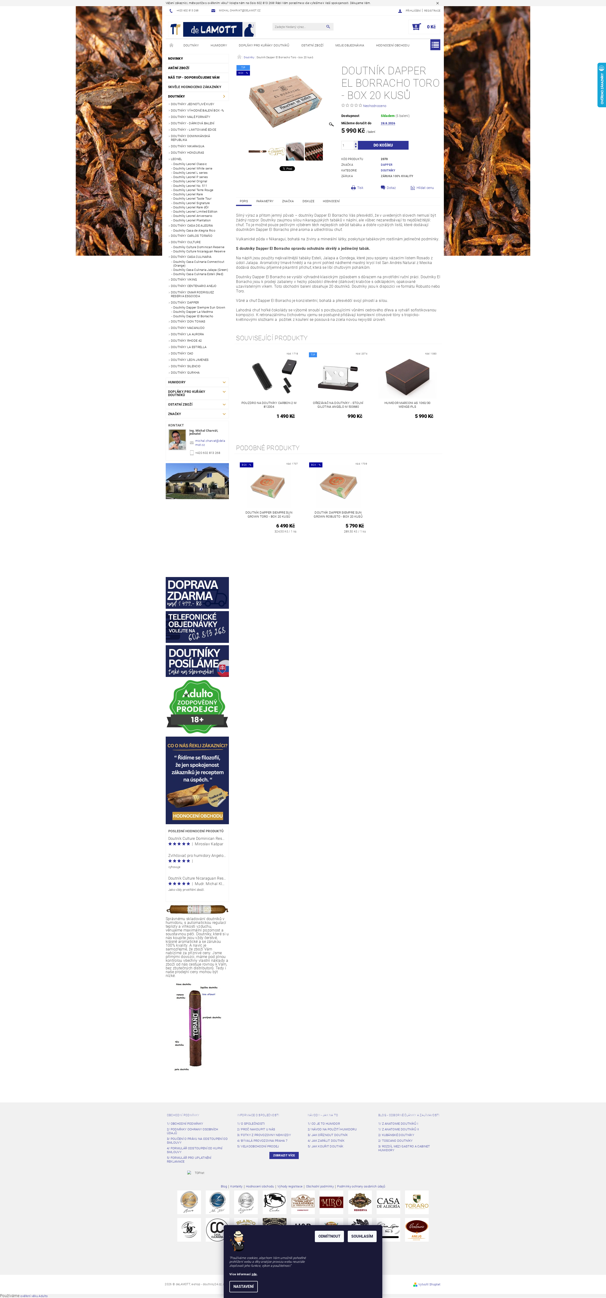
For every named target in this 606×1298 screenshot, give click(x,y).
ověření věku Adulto (34, 1296)
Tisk (360, 188)
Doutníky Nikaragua (188, 146)
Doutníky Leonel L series (190, 173)
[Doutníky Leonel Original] (246, 1202)
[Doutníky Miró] (331, 1202)
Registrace (432, 10)
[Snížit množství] (356, 147)
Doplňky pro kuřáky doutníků (264, 45)
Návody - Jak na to (323, 1115)
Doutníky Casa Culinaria (191, 257)
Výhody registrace (290, 1186)
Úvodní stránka (172, 45)
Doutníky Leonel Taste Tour (192, 198)
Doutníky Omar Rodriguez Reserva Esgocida (192, 294)
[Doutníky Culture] (189, 1229)
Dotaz (391, 188)
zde (254, 1274)
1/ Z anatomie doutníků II (398, 1129)
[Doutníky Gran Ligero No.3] (388, 1229)
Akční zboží (178, 68)
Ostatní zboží (312, 45)
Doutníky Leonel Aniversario (192, 216)
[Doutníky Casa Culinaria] (217, 1229)
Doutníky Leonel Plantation (192, 220)
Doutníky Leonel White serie (193, 168)
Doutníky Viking (184, 279)
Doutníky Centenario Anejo (194, 286)
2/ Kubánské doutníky (396, 1135)
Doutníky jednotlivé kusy (192, 104)
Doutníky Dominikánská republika (190, 138)
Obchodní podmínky (183, 1115)
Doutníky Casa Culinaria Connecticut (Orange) (198, 263)
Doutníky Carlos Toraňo (191, 235)
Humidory (219, 45)
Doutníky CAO (182, 353)
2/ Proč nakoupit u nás (256, 1129)
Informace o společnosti (258, 1115)
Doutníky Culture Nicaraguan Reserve (199, 251)
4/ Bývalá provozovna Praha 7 (262, 1140)
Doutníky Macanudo (188, 328)
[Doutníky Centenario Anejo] (417, 1229)
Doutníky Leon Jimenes (190, 360)
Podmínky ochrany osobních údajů (361, 1186)
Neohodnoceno (375, 106)
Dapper (386, 164)
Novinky (175, 58)
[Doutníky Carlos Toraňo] (417, 1202)
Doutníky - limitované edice (193, 129)
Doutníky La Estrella (188, 347)
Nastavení (243, 1286)
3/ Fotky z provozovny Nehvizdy (264, 1135)
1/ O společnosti (251, 1123)
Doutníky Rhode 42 (186, 340)
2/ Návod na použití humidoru (332, 1129)
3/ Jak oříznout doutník (328, 1135)
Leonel (176, 159)
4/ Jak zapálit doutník (326, 1140)
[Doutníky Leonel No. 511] (217, 1202)
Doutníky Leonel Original (190, 181)
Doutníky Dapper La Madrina (193, 311)
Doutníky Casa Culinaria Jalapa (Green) (200, 270)
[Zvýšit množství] (356, 143)
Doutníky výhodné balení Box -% (197, 110)
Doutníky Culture (186, 242)
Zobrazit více (284, 1155)
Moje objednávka (349, 45)
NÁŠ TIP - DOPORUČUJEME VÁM (193, 77)
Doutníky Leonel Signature (191, 203)
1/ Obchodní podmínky (185, 1123)
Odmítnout (329, 1236)
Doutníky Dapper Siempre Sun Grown (199, 307)
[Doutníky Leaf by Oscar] (303, 1202)
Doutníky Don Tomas (188, 321)
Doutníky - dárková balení (192, 123)
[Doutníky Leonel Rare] (189, 1202)
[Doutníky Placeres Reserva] (360, 1202)
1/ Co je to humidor (324, 1123)
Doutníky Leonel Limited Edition (195, 211)
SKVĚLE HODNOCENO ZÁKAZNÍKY (194, 87)
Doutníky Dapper (185, 302)
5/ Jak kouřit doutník (325, 1146)
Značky (174, 414)
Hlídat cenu (425, 188)
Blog (224, 1186)
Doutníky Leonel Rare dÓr (191, 207)
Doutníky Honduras (187, 152)
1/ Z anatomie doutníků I (398, 1123)
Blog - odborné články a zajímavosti (409, 1115)
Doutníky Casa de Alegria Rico (194, 230)
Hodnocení (331, 201)
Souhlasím (362, 1236)
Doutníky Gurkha (185, 372)
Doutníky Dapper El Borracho (193, 316)
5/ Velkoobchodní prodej (258, 1146)
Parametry (264, 201)
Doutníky (191, 45)
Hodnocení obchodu (393, 45)
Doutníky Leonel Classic (190, 164)
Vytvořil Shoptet (429, 1284)
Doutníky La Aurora (187, 334)
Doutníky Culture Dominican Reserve (199, 247)
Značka (288, 201)
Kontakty (236, 1186)
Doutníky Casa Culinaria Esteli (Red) (198, 274)
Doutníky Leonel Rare (188, 194)
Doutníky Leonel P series (190, 177)
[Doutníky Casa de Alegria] (388, 1202)
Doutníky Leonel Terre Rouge (193, 190)
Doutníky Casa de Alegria (192, 225)
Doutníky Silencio (186, 366)
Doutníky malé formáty (190, 117)
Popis (244, 201)
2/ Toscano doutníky (395, 1140)
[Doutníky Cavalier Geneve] (274, 1202)
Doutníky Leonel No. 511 (190, 186)
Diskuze (308, 201)
